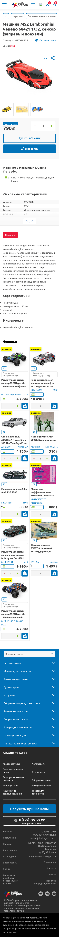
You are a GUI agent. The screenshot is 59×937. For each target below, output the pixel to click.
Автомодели (38, 763)
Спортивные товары (16, 719)
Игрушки (9, 695)
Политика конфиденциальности (45, 882)
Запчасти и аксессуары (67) (11, 374)
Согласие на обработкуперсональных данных (10, 879)
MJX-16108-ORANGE (12, 621)
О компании (50, 862)
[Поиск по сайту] (41, 5)
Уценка (6, 868)
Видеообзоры (10, 862)
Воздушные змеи (41, 785)
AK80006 (35, 447)
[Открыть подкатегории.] (51, 663)
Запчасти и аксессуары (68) (41, 374)
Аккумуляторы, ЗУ (15, 735)
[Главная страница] (6, 16)
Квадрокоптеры (11, 763)
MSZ (26, 205)
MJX (25, 394)
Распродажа (9, 856)
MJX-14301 (7, 562)
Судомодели (12, 687)
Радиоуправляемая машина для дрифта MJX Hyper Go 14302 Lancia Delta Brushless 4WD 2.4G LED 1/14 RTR (43, 386)
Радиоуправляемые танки (13, 770)
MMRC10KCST (38, 499)
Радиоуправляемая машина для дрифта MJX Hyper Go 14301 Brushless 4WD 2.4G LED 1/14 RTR (14, 558)
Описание (10, 234)
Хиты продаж (10, 850)
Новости (7, 831)
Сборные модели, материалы (22, 703)
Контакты (51, 868)
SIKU (25, 502)
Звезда (54, 561)
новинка (6, 349)
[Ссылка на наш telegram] (40, 893)
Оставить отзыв (47, 40)
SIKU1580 (6, 502)
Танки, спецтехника (16, 679)
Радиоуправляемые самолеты (13, 779)
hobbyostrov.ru (33, 917)
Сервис (52, 874)
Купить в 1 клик (29, 138)
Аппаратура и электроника (20, 743)
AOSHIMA (23, 447)
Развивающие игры (16, 711)
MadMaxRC (36, 502)
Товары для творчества (18, 727)
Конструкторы (10, 785)
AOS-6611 (6, 447)
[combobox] (29, 654)
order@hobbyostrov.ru (43, 838)
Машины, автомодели (17, 671)
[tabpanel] (29, 73)
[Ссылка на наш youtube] (54, 893)
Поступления (9, 837)
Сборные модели (41, 780)
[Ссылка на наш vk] (47, 893)
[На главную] (20, 5)
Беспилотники (12, 663)
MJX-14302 (37, 390)
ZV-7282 (35, 561)
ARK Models (51, 447)
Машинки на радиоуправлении (12, 792)
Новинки (10, 341)
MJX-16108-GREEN (11, 394)
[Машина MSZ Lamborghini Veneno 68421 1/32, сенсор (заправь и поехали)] (7, 109)
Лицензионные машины (37, 209)
